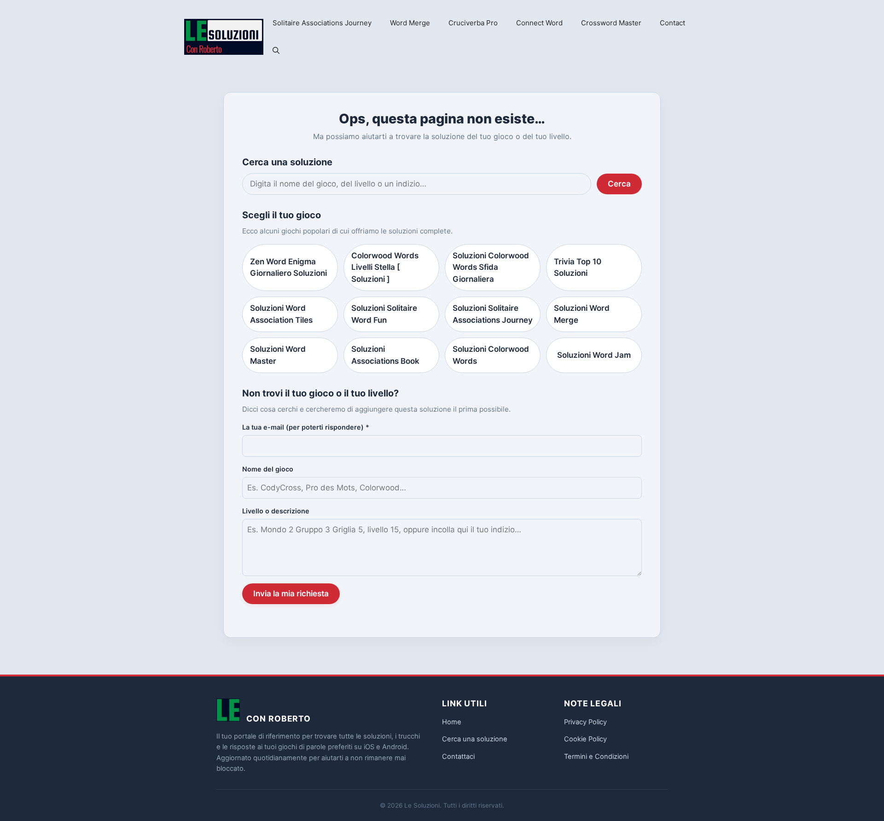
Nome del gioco (267, 469)
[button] (276, 50)
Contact (672, 22)
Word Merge (410, 22)
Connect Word (539, 22)
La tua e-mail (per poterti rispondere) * (305, 427)
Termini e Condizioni (596, 756)
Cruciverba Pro (473, 22)
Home (451, 722)
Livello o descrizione (275, 511)
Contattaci (458, 756)
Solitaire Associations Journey (322, 22)
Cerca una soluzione (474, 739)
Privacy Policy (585, 722)
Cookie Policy (585, 739)
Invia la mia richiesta (291, 593)
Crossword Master (611, 22)
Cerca (619, 183)
